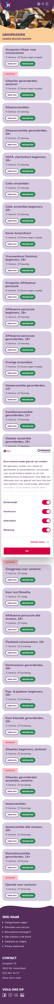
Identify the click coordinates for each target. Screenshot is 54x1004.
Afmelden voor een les (17, 927)
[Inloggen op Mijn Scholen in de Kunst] (39, 4)
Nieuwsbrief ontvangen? (18, 932)
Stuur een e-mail (11, 977)
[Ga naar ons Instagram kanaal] (10, 995)
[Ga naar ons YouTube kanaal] (16, 995)
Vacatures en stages (15, 941)
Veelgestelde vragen (16, 922)
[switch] (46, 511)
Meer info (12, 64)
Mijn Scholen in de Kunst (18, 936)
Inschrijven (27, 64)
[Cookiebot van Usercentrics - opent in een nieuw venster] (38, 451)
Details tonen (38, 542)
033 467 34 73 (10, 973)
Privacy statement (14, 946)
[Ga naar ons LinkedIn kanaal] (22, 995)
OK (27, 551)
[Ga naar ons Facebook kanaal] (4, 995)
